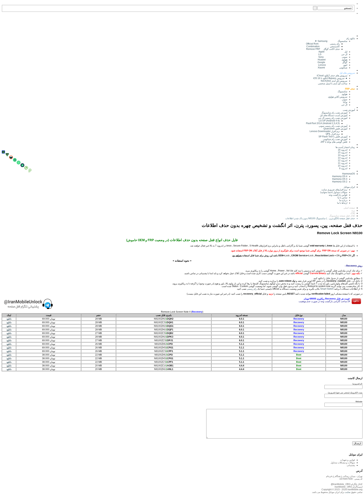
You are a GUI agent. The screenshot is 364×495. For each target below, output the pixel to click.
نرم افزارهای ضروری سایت (334, 189)
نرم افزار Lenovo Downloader (325, 131)
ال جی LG (332, 54)
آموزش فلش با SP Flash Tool (332, 136)
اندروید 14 (342, 155)
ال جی (344, 104)
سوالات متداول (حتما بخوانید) (333, 192)
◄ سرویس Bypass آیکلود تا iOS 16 (330, 78)
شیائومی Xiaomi (332, 67)
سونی (344, 99)
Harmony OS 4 (339, 176)
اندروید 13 (342, 157)
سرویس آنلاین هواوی (337, 96)
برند (353, 210)
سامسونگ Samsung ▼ (331, 41)
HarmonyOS (348, 173)
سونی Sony (332, 57)
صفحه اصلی (349, 207)
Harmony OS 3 (339, 179)
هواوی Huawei (332, 59)
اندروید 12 (342, 160)
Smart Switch (327, 289)
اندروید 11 (341, 163)
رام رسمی (252, 289)
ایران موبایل (349, 187)
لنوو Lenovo (332, 65)
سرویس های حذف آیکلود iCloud (332, 75)
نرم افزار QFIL (333, 134)
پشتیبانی (351, 465)
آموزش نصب (349, 110)
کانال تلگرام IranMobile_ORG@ (346, 484)
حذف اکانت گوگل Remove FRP (323, 49)
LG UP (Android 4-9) (329, 120)
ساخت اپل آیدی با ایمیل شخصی (332, 83)
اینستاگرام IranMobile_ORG (348, 487)
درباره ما (343, 200)
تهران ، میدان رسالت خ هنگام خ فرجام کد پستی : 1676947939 (344, 477)
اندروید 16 (342, 150)
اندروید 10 (342, 165)
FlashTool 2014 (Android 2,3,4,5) (323, 123)
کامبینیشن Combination (323, 46)
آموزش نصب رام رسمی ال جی (332, 118)
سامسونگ (342, 91)
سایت (347, 492)
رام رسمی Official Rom (323, 43)
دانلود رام (350, 38)
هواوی (344, 94)
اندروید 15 (342, 152)
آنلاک (352, 213)
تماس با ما (342, 197)
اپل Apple (332, 51)
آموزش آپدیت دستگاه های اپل (333, 115)
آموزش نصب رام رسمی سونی (333, 126)
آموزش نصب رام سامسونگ (334, 112)
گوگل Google (332, 62)
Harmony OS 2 (339, 181)
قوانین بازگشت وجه (338, 195)
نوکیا (345, 102)
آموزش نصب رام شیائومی (335, 139)
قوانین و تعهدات (347, 460)
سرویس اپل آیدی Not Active (334, 81)
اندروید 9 (343, 168)
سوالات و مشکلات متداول (343, 462)
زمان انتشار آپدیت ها (345, 147)
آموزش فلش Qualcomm (335, 128)
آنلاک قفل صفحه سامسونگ (342, 215)
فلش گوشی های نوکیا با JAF (333, 142)
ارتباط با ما (342, 203)
